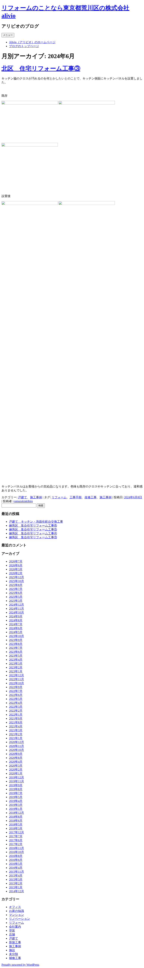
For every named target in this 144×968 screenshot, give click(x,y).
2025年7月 (15, 588)
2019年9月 (15, 785)
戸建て (22, 497)
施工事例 (36, 497)
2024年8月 (15, 620)
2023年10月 (16, 636)
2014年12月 (16, 891)
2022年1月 (15, 714)
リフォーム (59, 497)
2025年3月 (15, 600)
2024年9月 (15, 616)
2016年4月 (15, 867)
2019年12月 (16, 777)
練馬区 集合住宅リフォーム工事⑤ (33, 529)
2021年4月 (15, 726)
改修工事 (91, 497)
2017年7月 (15, 836)
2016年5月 (15, 863)
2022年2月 (15, 710)
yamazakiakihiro (23, 501)
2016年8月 (15, 855)
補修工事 (15, 958)
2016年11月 (16, 848)
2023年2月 (15, 667)
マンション (16, 914)
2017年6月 (15, 840)
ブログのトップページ (24, 46)
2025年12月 (16, 577)
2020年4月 (15, 761)
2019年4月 (15, 801)
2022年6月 (15, 695)
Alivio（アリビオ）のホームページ (32, 42)
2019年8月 (15, 789)
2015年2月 (15, 883)
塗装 (12, 930)
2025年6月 (15, 592)
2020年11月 (16, 746)
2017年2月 (15, 844)
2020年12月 (16, 742)
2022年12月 (16, 675)
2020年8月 (15, 757)
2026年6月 (15, 565)
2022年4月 (15, 702)
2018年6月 (15, 820)
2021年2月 (15, 734)
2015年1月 (15, 887)
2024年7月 (15, 624)
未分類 (13, 954)
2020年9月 (15, 753)
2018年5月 (15, 824)
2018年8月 (15, 816)
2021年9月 (15, 718)
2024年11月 (16, 608)
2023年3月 (15, 663)
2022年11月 (16, 679)
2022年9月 (15, 687)
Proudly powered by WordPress (20, 964)
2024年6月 (15, 628)
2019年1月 (15, 808)
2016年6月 (15, 859)
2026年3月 (15, 569)
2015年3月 (15, 879)
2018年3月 (15, 828)
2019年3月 (15, 804)
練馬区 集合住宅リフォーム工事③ (33, 537)
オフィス (15, 907)
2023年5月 (15, 655)
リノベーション (19, 918)
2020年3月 (15, 765)
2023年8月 (15, 643)
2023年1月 (15, 671)
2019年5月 (15, 797)
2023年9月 (15, 640)
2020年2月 (15, 769)
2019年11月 (16, 781)
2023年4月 (15, 659)
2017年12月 (16, 832)
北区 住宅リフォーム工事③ (41, 68)
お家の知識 (16, 910)
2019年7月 (15, 793)
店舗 (12, 934)
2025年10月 (16, 581)
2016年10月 (16, 852)
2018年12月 (16, 812)
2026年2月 (15, 573)
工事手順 (76, 497)
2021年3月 (15, 730)
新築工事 (15, 942)
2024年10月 (16, 612)
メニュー (8, 35)
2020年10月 (16, 749)
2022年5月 (15, 698)
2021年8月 (15, 722)
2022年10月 (16, 683)
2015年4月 (15, 875)
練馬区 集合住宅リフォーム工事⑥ (33, 525)
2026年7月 (15, 561)
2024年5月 (15, 632)
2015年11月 (16, 871)
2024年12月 (16, 604)
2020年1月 (15, 773)
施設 (12, 950)
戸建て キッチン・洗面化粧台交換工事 (36, 521)
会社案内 (15, 926)
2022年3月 (15, 706)
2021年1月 (15, 738)
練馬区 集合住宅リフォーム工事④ (33, 533)
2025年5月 (15, 596)
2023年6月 (15, 651)
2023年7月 (15, 647)
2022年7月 (15, 691)
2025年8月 (15, 585)
